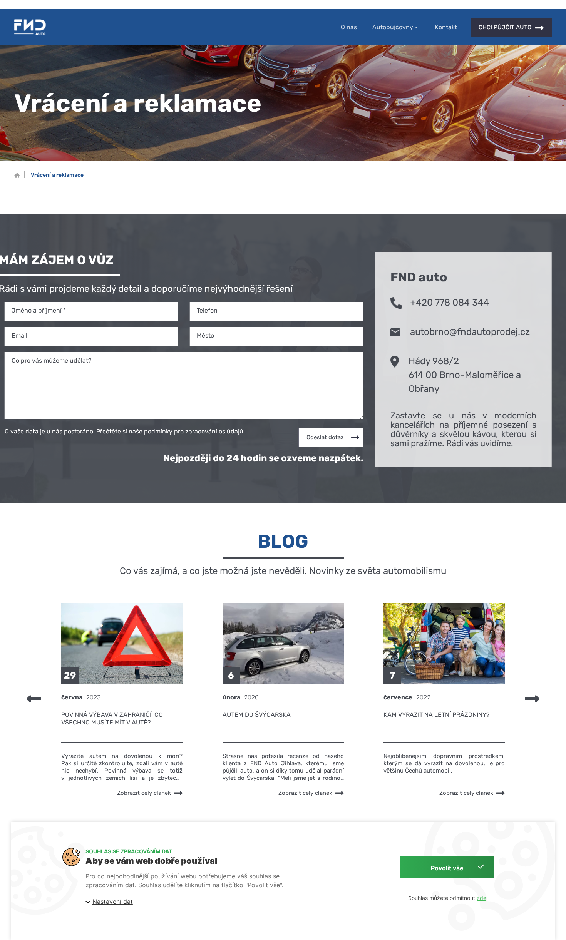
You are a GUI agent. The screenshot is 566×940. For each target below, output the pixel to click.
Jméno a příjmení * (39, 310)
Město (205, 335)
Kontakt (446, 27)
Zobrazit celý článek (144, 792)
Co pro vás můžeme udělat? (52, 360)
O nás (349, 27)
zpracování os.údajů (214, 431)
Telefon (207, 310)
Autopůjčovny (392, 27)
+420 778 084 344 (449, 302)
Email (19, 335)
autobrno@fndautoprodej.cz (470, 331)
